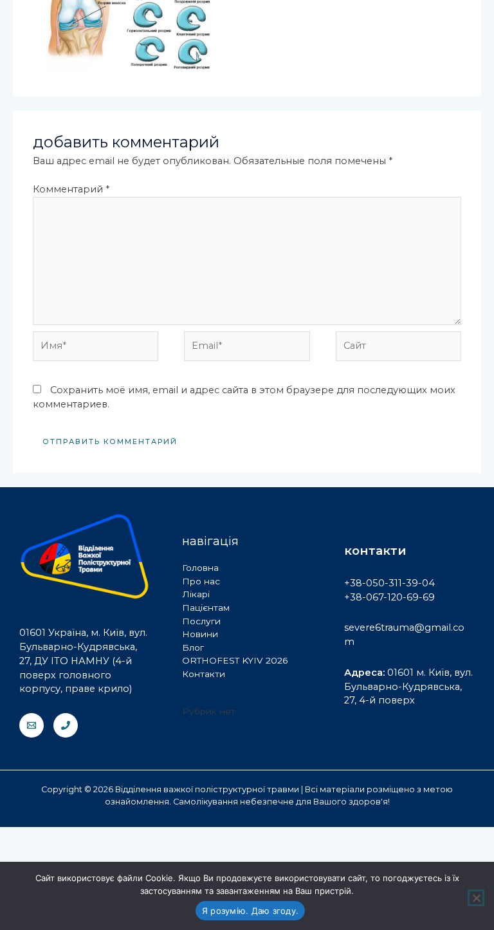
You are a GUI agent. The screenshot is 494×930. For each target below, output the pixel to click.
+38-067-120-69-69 (389, 597)
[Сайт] (398, 349)
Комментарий (71, 189)
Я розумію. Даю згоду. (250, 911)
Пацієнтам (206, 607)
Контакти (203, 674)
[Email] (31, 725)
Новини (200, 634)
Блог (193, 647)
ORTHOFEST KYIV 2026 (235, 660)
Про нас (201, 581)
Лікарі (196, 594)
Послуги (201, 621)
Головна (200, 568)
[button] (224, 77)
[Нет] (476, 897)
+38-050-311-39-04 (389, 583)
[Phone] (65, 725)
